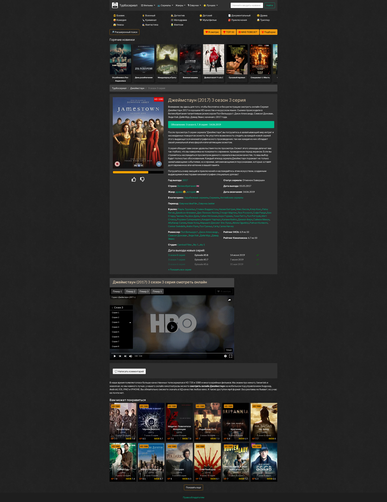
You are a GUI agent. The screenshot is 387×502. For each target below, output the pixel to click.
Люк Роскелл (245, 212)
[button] (179, 269)
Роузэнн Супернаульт (189, 219)
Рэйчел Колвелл (259, 222)
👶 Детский (205, 15)
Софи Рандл (259, 212)
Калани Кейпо (229, 219)
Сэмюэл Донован (177, 235)
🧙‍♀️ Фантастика (150, 24)
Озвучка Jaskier (206, 203)
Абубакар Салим (177, 222)
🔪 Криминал (149, 20)
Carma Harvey (226, 226)
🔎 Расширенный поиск (124, 32)
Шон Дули (193, 216)
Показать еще (193, 487)
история (191, 191)
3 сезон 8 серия (176, 255)
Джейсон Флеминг (186, 212)
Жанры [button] (180, 5)
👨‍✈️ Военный (148, 15)
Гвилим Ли (181, 216)
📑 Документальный (238, 15)
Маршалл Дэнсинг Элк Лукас (216, 222)
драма (179, 191)
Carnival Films (184, 244)
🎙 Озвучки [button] (193, 5)
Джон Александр (208, 232)
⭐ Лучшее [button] (209, 5)
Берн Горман (225, 216)
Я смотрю (225, 291)
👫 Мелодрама (179, 20)
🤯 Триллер (263, 20)
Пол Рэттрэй (254, 216)
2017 (185, 180)
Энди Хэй (193, 235)
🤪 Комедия (119, 20)
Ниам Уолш (193, 222)
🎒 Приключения (237, 20)
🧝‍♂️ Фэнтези (177, 24)
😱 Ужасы (118, 24)
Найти (269, 5)
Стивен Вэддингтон (207, 209)
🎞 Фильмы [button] (147, 5)
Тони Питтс (240, 216)
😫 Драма (262, 15)
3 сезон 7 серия (176, 259)
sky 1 (202, 244)
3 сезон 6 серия (176, 264)
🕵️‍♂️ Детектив (178, 15)
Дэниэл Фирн (245, 219)
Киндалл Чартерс (211, 219)
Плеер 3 (144, 291)
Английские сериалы (231, 197)
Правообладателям (193, 497)
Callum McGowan (209, 216)
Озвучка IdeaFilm (188, 203)
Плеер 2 (130, 291)
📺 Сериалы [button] (164, 5)
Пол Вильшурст (189, 232)
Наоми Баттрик (227, 209)
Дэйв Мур (205, 235)
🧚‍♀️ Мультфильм (207, 20)
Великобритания (186, 186)
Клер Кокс (255, 209)
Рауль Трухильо (186, 209)
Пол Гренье (205, 226)
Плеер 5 (157, 291)
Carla (215, 226)
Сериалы (214, 197)
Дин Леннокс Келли (208, 212)
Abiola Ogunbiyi (241, 222)
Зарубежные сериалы (196, 197)
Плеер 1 (117, 291)
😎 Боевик (119, 15)
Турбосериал (128, 5)
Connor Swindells (176, 226)
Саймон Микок (261, 219)
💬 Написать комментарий (129, 371)
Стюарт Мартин (228, 212)
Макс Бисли (242, 209)
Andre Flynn (192, 226)
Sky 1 (195, 244)
